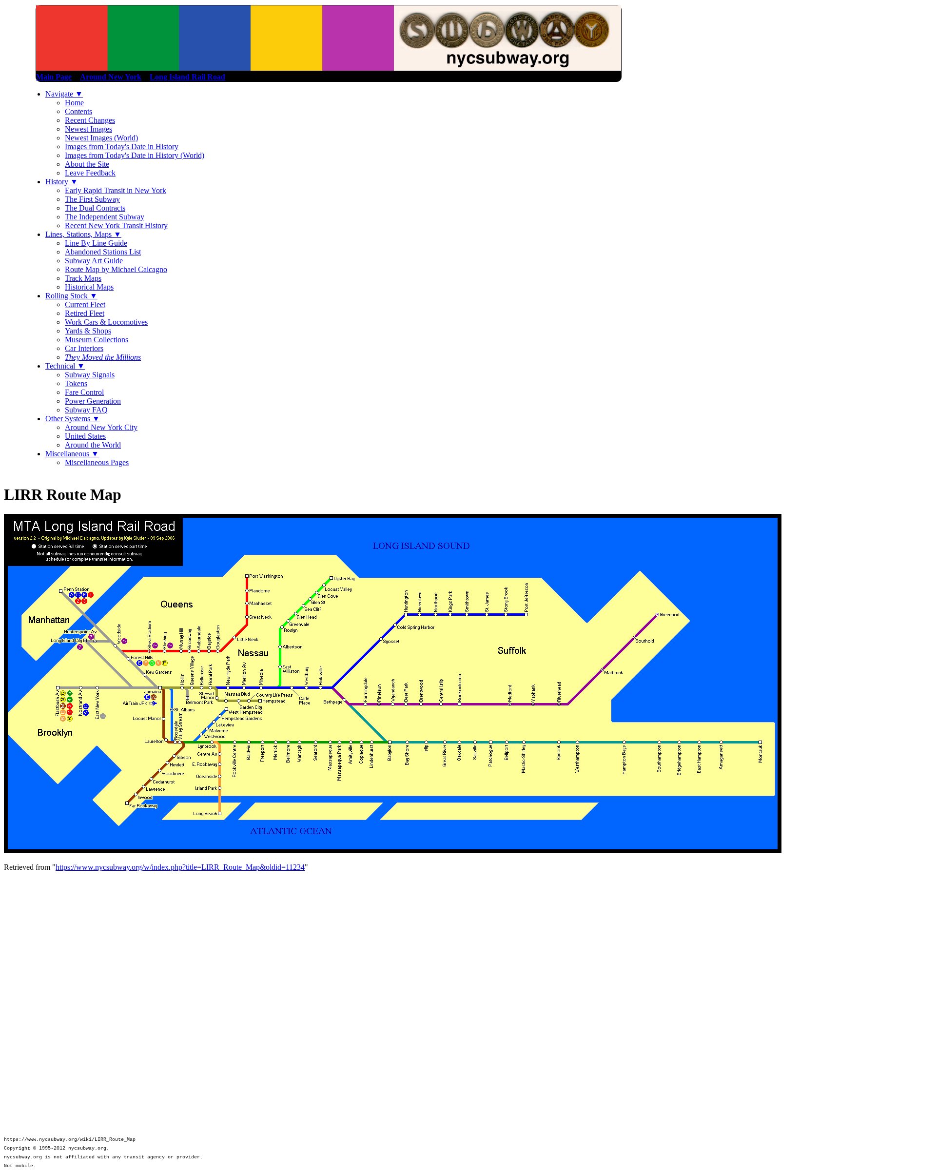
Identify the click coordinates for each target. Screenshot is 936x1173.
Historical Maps (89, 287)
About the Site (87, 164)
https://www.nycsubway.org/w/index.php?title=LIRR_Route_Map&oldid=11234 (180, 867)
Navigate (64, 94)
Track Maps (83, 278)
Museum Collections (96, 339)
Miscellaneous (72, 454)
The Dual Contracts (95, 208)
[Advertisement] (468, 945)
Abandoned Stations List (103, 252)
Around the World (93, 445)
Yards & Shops (88, 331)
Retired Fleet (84, 313)
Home (74, 102)
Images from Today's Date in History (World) (134, 155)
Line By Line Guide (96, 243)
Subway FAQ (86, 410)
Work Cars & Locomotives (106, 322)
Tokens (76, 383)
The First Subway (92, 199)
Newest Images (88, 129)
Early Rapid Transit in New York (115, 190)
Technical (65, 366)
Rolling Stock (71, 296)
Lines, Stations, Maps (83, 234)
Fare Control (84, 392)
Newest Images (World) (101, 138)
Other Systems (72, 418)
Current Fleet (85, 304)
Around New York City (101, 427)
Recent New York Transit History (116, 225)
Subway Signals (90, 375)
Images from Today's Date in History (121, 146)
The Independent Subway (104, 217)
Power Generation (93, 401)
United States (85, 436)
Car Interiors (84, 348)
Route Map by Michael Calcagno (116, 269)
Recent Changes (90, 120)
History (61, 181)
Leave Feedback (90, 173)
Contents (78, 111)
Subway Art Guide (94, 260)
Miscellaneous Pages (97, 462)
